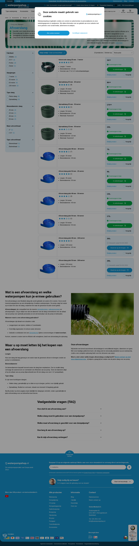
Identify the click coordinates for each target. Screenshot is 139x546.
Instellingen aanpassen (79, 33)
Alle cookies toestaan (53, 33)
